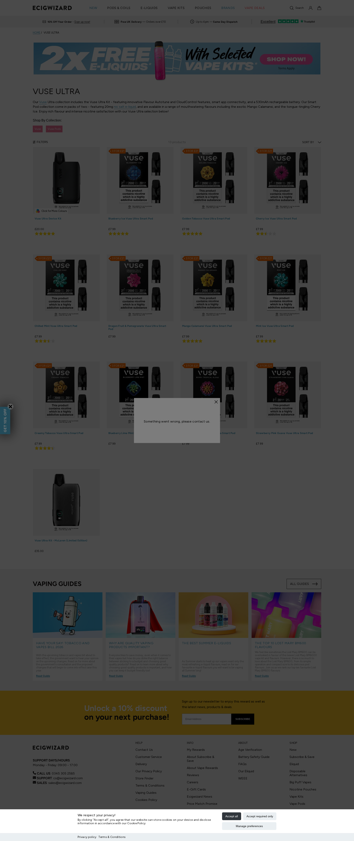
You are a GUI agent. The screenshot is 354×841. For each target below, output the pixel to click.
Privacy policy (87, 837)
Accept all (231, 816)
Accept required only (259, 816)
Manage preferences (249, 826)
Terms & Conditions (112, 837)
